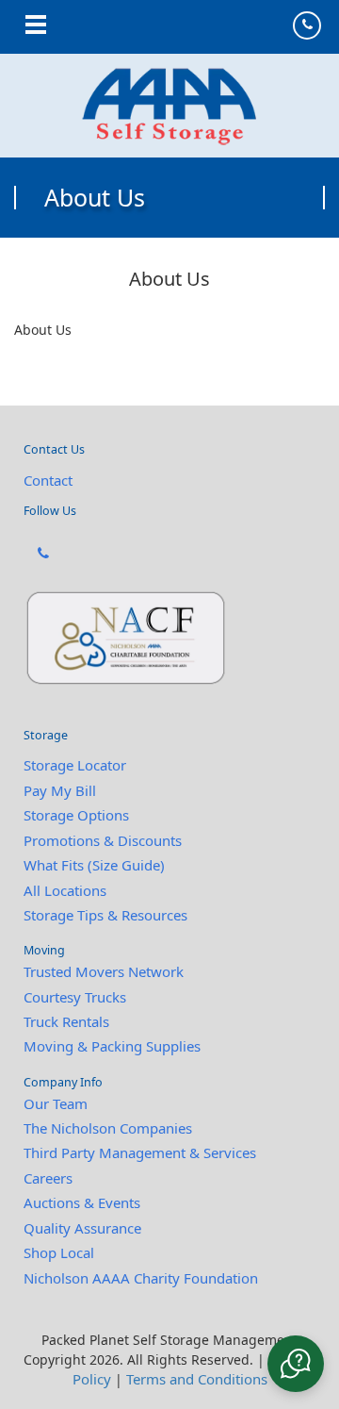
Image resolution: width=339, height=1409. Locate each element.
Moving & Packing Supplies (112, 1045)
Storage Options (76, 814)
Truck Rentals (66, 1021)
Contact (48, 480)
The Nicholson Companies (108, 1128)
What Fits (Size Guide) (94, 864)
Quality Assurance (82, 1227)
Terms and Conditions (196, 1378)
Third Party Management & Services (140, 1152)
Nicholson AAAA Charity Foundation (141, 1277)
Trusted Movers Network (104, 971)
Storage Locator (75, 764)
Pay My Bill (60, 790)
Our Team (56, 1103)
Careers (48, 1178)
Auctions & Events (82, 1202)
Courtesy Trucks (75, 996)
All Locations (65, 890)
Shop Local (59, 1252)
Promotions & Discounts (103, 840)
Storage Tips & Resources (105, 914)
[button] (295, 1363)
